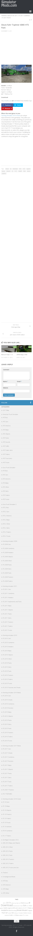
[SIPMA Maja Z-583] (24, 348)
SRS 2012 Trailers (8, 863)
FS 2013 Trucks (7, 683)
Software (16, 913)
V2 (24, 915)
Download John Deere (18, 905)
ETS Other (6, 487)
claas (17, 903)
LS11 (25, 908)
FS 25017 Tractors (8, 790)
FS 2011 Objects (8, 610)
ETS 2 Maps (6, 520)
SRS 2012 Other (8, 847)
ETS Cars (5, 475)
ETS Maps (6, 483)
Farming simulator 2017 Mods (12, 746)
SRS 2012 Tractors (8, 859)
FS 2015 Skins (7, 724)
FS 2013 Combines (8, 642)
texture (29, 913)
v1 (23, 915)
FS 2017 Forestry (8, 761)
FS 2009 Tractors (8, 577)
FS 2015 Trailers (8, 736)
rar (6, 912)
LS (12, 171)
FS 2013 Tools (7, 671)
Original (30, 910)
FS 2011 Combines (24, 15)
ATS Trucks (6, 462)
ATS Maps (6, 430)
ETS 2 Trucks (6, 536)
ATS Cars (5, 421)
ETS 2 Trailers (7, 532)
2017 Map (6, 410)
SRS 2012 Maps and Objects (11, 843)
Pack (24, 171)
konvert (8, 171)
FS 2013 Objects (8, 655)
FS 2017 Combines (8, 757)
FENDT (30, 905)
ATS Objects (6, 434)
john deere (19, 908)
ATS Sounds (6, 442)
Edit (24, 905)
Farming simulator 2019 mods (12, 799)
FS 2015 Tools (7, 728)
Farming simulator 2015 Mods (12, 692)
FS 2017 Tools (7, 781)
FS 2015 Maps (7, 712)
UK (14, 915)
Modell (20, 171)
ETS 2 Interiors (7, 516)
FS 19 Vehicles (7, 826)
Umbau (17, 915)
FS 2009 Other (7, 561)
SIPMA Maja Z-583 (22, 354)
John (13, 908)
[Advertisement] (16, 49)
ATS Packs (6, 438)
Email (19, 381)
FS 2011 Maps (7, 606)
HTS (24, 169)
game (1, 908)
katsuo (3, 171)
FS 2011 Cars (7, 589)
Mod (10, 910)
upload (20, 915)
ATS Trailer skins (8, 450)
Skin (13, 913)
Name (5, 381)
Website (5, 388)
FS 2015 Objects (8, 716)
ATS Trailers (6, 454)
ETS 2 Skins (6, 528)
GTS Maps (6, 889)
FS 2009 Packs (7, 565)
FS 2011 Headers (8, 597)
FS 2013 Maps (7, 651)
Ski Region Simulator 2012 (11, 840)
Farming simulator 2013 (10, 635)
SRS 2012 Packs (8, 851)
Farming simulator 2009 (10, 541)
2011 (4, 903)
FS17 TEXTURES (7, 794)
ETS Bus (5, 471)
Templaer (20, 913)
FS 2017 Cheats (7, 753)
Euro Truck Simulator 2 (9, 504)
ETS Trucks (6, 499)
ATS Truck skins (7, 458)
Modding (14, 910)
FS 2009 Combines (8, 548)
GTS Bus (5, 881)
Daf (19, 903)
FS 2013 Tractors (8, 675)
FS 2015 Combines (8, 704)
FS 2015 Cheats (7, 700)
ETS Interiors (6, 479)
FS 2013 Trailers (8, 679)
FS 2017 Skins (7, 777)
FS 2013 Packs (7, 663)
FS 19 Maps (6, 806)
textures (7, 915)
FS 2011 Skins (7, 618)
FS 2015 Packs (7, 720)
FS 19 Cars (6, 802)
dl (10, 169)
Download (15, 169)
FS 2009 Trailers (8, 581)
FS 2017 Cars (7, 749)
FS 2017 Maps (7, 765)
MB (32, 908)
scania (9, 913)
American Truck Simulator (10, 414)
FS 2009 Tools (7, 573)
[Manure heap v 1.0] (8, 348)
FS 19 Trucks (6, 822)
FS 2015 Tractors (8, 732)
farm (27, 905)
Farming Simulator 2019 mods (10, 115)
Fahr (20, 169)
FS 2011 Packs (6, 18)
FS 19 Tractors (7, 814)
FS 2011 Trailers (8, 626)
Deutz (7, 169)
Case (15, 903)
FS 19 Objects (7, 810)
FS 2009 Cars (7, 544)
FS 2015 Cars (7, 696)
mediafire (4, 910)
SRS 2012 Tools (7, 855)
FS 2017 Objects (8, 769)
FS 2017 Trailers (8, 786)
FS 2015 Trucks (7, 741)
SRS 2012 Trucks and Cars (11, 867)
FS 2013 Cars (7, 638)
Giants (5, 908)
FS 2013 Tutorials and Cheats (12, 687)
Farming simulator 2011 (9, 15)
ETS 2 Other (6, 524)
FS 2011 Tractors (8, 622)
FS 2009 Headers (8, 552)
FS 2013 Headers (8, 646)
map (29, 908)
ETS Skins (6, 491)
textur (28, 171)
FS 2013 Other (7, 659)
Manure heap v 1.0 (7, 354)
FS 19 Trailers (7, 818)
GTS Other (6, 893)
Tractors (5, 872)
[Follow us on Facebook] (31, 403)
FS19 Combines (7, 831)
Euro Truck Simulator (9, 467)
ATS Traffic (6, 446)
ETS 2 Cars (6, 511)
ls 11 (16, 171)
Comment (6, 369)
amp (12, 903)
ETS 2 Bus (6, 507)
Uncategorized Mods (9, 877)
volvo (27, 915)
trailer (11, 915)
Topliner (4, 173)
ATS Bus (5, 417)
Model (19, 910)
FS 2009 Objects (8, 556)
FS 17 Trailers (7, 836)
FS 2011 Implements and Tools (12, 601)
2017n (8, 903)
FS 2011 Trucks (7, 630)
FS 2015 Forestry (8, 708)
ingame (28, 169)
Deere (23, 903)
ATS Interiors (7, 426)
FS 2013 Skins (7, 667)
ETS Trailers (6, 495)
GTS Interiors (7, 885)
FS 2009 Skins (7, 569)
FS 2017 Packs (7, 773)
